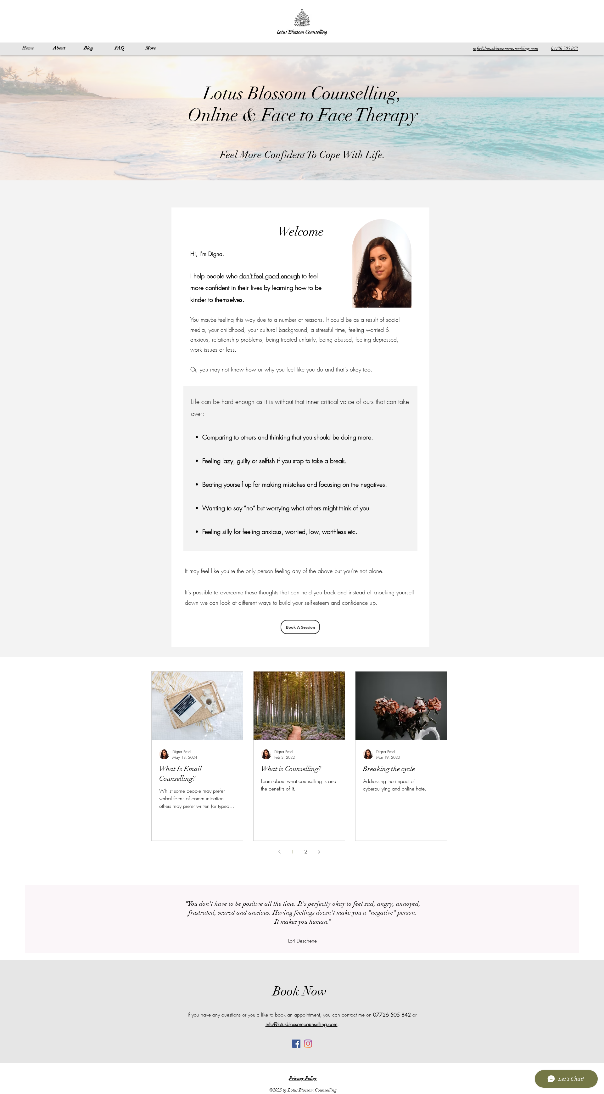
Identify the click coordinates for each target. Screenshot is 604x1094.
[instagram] (308, 1044)
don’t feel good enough (269, 276)
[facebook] (296, 1044)
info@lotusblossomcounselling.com (302, 1024)
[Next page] (319, 851)
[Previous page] (279, 851)
